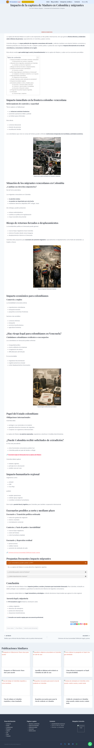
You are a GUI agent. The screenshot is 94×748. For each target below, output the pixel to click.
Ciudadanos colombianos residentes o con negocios (26, 73)
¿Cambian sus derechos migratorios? (22, 64)
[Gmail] (83, 624)
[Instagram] (81, 624)
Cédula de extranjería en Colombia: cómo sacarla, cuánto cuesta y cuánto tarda (77, 701)
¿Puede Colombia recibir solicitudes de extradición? (24, 79)
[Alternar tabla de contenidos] (36, 57)
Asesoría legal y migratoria (20, 93)
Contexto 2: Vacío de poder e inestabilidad (24, 86)
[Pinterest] (77, 624)
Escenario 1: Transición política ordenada (23, 84)
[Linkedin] (75, 624)
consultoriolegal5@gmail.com (58, 723)
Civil (7, 732)
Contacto (77, 2)
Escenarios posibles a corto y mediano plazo (22, 83)
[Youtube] (84, 624)
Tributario (8, 736)
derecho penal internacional (30, 628)
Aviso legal (31, 729)
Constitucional (9, 727)
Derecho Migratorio (46, 32)
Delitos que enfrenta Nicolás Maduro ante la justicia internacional (23, 637)
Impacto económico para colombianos (21, 68)
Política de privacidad (34, 725)
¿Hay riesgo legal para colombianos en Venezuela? (24, 72)
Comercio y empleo (18, 70)
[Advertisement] (47, 20)
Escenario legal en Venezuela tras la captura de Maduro (24, 454)
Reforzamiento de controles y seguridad (23, 61)
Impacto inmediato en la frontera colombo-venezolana (24, 59)
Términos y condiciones (34, 723)
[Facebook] (71, 624)
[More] (86, 624)
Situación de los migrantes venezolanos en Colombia (24, 63)
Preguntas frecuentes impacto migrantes (21, 89)
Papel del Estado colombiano (18, 75)
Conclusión (14, 91)
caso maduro (10, 628)
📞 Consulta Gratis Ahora (28, 1)
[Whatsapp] (79, 624)
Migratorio (8, 729)
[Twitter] (73, 624)
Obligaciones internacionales (20, 77)
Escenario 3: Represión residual (21, 88)
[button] (90, 744)
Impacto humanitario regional (18, 81)
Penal (7, 734)
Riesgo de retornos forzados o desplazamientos (23, 66)
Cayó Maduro (19, 628)
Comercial (8, 723)
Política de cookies (33, 727)
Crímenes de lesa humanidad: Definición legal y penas (24, 552)
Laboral (8, 730)
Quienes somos (32, 730)
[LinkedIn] (72, 744)
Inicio (47, 2)
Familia (7, 725)
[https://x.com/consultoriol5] (65, 744)
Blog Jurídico (54, 2)
